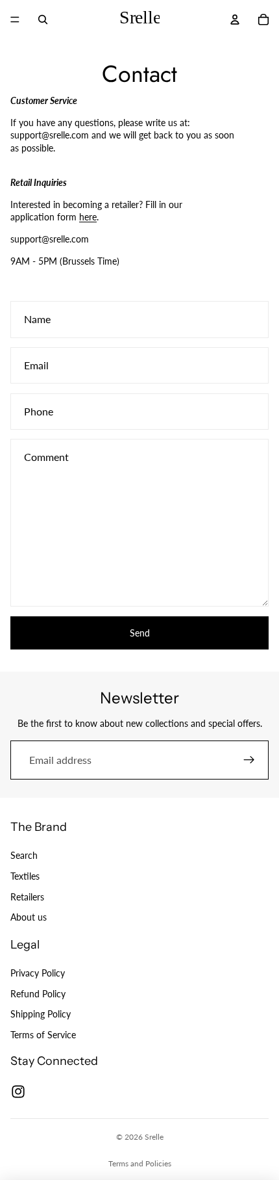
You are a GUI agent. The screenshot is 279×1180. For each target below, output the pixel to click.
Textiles (25, 876)
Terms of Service (43, 1034)
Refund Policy (38, 993)
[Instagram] (18, 1091)
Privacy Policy (37, 972)
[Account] (235, 19)
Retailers (27, 896)
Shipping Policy (40, 1013)
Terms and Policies (139, 1163)
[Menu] (15, 19)
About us (28, 917)
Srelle (154, 1137)
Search (24, 855)
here (88, 216)
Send (140, 632)
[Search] (43, 19)
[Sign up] (249, 760)
